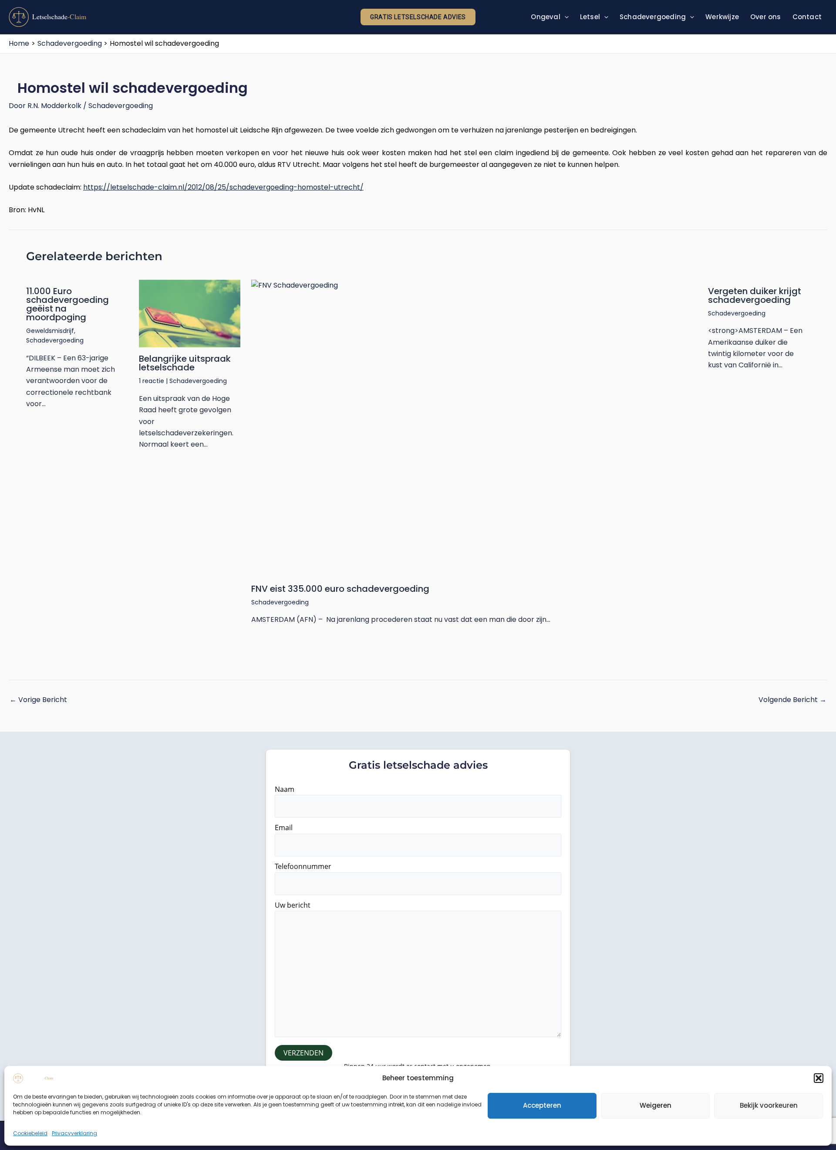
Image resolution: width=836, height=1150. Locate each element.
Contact (807, 16)
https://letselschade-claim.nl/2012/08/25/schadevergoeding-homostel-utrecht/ (223, 187)
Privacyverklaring (74, 1133)
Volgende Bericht (792, 699)
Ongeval (545, 16)
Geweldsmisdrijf (50, 330)
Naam (284, 789)
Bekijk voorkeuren (769, 1105)
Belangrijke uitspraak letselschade (185, 363)
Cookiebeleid (30, 1133)
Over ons (765, 16)
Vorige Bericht (38, 699)
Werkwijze (722, 16)
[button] (818, 1078)
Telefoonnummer (303, 866)
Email (284, 827)
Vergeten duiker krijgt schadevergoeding (754, 295)
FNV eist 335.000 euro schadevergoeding (340, 589)
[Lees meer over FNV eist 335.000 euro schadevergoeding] (474, 428)
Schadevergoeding (653, 16)
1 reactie (151, 381)
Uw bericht (292, 905)
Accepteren (542, 1105)
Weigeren (655, 1105)
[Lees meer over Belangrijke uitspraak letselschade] (190, 314)
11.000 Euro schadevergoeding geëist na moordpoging (67, 304)
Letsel (590, 16)
